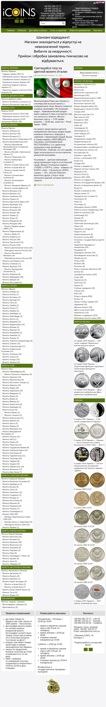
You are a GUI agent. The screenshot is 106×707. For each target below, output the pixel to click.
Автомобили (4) (80, 87)
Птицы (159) (79, 261)
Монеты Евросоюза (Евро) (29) (15, 202)
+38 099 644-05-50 (52, 11)
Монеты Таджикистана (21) (13, 456)
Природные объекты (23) (84, 253)
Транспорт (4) (80, 283)
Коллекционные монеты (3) (85, 150)
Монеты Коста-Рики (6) (11, 500)
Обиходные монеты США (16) (16, 525)
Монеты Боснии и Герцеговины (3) (16, 139)
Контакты (98, 30)
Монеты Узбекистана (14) (12, 467)
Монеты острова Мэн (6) (14, 168)
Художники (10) (80, 304)
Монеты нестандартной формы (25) (89, 183)
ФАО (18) (78, 294)
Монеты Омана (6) (9, 442)
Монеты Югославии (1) (11, 282)
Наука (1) (78, 202)
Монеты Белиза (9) (10, 487)
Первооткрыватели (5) (83, 234)
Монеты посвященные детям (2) (88, 185)
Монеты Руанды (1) (10, 338)
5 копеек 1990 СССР (83, 489)
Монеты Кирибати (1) (11, 579)
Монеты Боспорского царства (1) (15, 104)
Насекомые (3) (80, 199)
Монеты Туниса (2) (9, 357)
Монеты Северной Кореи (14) (14, 450)
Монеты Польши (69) (10, 240)
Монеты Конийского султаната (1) (16, 102)
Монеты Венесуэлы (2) (11, 545)
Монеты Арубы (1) (11, 234)
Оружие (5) (79, 218)
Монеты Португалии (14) (12, 242)
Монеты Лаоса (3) (9, 423)
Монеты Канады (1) (10, 498)
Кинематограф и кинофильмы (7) (88, 147)
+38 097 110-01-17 (52, 9)
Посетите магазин (89, 75)
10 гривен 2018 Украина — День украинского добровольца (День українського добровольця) (88, 392)
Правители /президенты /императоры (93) (84, 246)
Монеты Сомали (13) (10, 344)
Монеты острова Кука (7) (14, 587)
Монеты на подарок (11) (84, 180)
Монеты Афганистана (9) (12, 380)
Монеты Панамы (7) (10, 509)
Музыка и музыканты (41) (85, 191)
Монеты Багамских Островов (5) (15, 481)
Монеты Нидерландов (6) (12, 231)
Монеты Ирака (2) (9, 399)
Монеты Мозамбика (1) (11, 333)
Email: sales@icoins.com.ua (53, 18)
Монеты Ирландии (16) (11, 205)
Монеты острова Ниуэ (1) (14, 584)
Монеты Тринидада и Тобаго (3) (15, 556)
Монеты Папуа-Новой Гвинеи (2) (15, 590)
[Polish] (103, 3)
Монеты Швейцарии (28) (12, 277)
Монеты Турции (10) (10, 464)
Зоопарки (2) (79, 136)
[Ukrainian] (94, 3)
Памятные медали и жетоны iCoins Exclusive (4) (16, 91)
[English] (97, 3)
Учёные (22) (79, 291)
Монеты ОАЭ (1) (8, 439)
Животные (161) (81, 123)
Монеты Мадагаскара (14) (13, 324)
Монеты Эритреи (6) (10, 362)
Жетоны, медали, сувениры (13, 602)
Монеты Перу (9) (9, 553)
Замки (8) (78, 125)
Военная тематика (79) (84, 101)
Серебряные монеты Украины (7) (16, 79)
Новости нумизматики (79, 30)
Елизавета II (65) (81, 120)
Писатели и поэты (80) (83, 237)
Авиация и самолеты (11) (85, 84)
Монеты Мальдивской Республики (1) (11, 433)
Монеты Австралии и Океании (14, 571)
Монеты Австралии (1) (11, 573)
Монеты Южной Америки (12, 534)
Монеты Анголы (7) (10, 294)
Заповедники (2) (81, 128)
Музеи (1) (78, 188)
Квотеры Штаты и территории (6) (17, 522)
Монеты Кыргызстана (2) (12, 418)
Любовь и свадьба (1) (83, 166)
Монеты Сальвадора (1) (12, 511)
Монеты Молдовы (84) (11, 224)
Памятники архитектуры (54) (86, 223)
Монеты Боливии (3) (10, 539)
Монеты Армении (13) (11, 377)
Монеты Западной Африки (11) (17, 185)
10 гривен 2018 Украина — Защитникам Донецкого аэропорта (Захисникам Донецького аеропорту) (89, 367)
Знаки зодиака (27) (82, 133)
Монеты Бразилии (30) (11, 542)
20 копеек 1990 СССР (83, 564)
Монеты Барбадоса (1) (11, 484)
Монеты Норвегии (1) (11, 237)
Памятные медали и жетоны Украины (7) (14, 86)
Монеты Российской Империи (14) (12, 254)
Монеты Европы (8, 128)
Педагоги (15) (80, 232)
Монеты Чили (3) (9, 561)
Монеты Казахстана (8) (11, 404)
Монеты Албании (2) (10, 131)
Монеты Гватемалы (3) (11, 492)
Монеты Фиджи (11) (10, 595)
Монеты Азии (7, 369)
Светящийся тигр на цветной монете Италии (50, 69)
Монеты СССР (7, 111)
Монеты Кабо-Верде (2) (12, 316)
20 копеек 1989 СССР (83, 582)
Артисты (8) (79, 90)
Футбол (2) (78, 299)
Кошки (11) (78, 161)
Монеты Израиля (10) (11, 385)
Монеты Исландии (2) (11, 207)
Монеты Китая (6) (9, 410)
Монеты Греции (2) (10, 199)
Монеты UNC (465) (82, 177)
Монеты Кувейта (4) (10, 421)
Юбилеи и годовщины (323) (86, 315)
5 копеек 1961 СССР (83, 508)
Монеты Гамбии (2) (10, 305)
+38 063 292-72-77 (52, 6)
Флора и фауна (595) (83, 296)
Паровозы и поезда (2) (83, 229)
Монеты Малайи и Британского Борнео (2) (17, 153)
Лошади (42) (79, 163)
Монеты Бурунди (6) (10, 300)
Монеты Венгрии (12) (11, 194)
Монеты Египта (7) (9, 308)
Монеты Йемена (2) (10, 402)
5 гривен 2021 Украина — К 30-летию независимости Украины (87, 420)
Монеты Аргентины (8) (11, 537)
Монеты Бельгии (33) (10, 134)
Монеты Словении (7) (11, 264)
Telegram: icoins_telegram (52, 13)
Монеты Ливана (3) (10, 426)
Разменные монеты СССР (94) (15, 114)
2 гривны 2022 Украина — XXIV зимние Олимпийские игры (87, 602)
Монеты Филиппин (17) (11, 469)
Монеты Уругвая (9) (10, 559)
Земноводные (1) (81, 131)
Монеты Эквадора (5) (11, 564)
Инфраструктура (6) (82, 142)
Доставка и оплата (38, 30)
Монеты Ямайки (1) (10, 527)
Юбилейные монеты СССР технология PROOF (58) (13, 120)
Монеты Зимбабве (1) (11, 314)
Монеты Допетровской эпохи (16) (18, 248)
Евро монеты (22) (81, 117)
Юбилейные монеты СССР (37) (15, 116)
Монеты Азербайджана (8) (13, 372)
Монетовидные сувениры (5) (14, 604)
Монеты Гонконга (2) (12, 415)
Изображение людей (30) (85, 139)
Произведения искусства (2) (86, 255)
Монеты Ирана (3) (9, 396)
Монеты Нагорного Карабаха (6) (17, 374)
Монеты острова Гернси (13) (16, 165)
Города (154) (79, 112)
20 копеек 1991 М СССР (84, 545)
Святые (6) (78, 272)
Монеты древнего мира (11, 99)
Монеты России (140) (11, 245)
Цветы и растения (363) (84, 310)
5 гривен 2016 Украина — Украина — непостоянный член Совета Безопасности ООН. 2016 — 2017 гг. (89, 442)
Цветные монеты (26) (83, 307)
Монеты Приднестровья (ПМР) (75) (14, 227)
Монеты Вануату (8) (10, 576)
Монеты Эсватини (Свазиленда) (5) (17, 341)
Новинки (22, 30)
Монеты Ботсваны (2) (11, 297)
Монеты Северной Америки (13, 479)
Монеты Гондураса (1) (11, 495)
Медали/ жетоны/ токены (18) (86, 169)
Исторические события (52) (85, 144)
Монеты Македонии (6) (11, 221)
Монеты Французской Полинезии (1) (13, 270)
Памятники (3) (80, 221)
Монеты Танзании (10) (11, 354)
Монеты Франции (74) (11, 266)
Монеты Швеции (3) (10, 280)
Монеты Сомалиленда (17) (13, 346)
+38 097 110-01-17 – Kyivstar (87, 621)
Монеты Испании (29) (11, 210)
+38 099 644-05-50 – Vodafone (88, 623)
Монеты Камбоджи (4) (11, 407)
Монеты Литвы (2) (9, 218)
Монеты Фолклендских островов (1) (13, 181)
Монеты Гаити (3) (9, 490)
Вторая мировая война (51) (85, 106)
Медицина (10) (80, 172)
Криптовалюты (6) (9, 607)
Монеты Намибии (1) (10, 335)
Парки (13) (78, 226)
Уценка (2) (78, 285)
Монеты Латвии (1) (9, 215)
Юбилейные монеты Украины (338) (16, 77)
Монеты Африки (8, 289)
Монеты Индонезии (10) (12, 391)
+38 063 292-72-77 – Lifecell (87, 619)
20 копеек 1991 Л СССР (84, 526)
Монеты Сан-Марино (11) (12, 261)
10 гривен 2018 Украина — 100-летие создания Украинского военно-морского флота (87, 343)
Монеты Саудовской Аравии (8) (15, 448)
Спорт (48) (78, 277)
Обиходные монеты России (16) (17, 250)
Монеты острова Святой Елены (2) (14, 171)
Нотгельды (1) (80, 204)
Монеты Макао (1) (11, 412)
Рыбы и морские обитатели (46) (87, 269)
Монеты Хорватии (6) (11, 274)
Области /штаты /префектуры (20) (88, 210)
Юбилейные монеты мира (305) (87, 318)
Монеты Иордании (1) (11, 393)
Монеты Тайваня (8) (10, 461)
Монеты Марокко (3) (10, 330)
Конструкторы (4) (81, 153)
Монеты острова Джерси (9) (15, 188)
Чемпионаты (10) (81, 313)
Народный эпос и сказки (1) (85, 196)
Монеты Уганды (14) (10, 360)
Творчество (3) (80, 280)
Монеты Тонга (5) (9, 592)
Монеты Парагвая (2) (11, 550)
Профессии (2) (80, 258)
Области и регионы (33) (84, 213)
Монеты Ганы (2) (9, 303)
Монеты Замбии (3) (10, 311)
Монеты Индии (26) (10, 388)
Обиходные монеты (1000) (85, 207)
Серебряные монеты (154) (85, 274)
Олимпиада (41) (81, 215)
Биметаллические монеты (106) (87, 98)
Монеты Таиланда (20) (11, 458)
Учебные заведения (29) (84, 288)
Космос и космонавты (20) (85, 158)
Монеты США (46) (9, 514)
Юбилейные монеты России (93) (17, 258)
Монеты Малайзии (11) (11, 429)
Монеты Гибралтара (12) (14, 157)
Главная (11, 30)
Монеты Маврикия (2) (11, 322)
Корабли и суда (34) (82, 155)
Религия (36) (79, 264)
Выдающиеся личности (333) (86, 109)
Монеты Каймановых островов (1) (12, 161)
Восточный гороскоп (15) (84, 104)
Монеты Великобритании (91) (14, 142)
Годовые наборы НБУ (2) (12, 74)
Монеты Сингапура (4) (11, 453)
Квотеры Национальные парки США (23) (16, 518)
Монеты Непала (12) (10, 437)
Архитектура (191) (81, 95)
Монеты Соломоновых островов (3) (13, 176)
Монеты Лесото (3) (9, 319)
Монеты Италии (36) (10, 213)
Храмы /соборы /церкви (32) (86, 302)
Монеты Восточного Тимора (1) (15, 382)
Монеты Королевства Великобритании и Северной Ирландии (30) (15, 147)
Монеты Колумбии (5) (11, 548)
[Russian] (100, 3)
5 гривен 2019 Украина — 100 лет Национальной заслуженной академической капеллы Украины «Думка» (88, 467)
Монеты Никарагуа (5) (11, 506)
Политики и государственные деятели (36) (89, 241)
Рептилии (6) (79, 266)
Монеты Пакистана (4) (11, 445)
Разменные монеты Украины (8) (15, 82)
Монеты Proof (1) (81, 174)
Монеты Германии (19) (11, 196)
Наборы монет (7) (81, 193)
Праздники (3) (80, 250)
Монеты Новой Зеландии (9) (14, 582)
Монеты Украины (8, 71)
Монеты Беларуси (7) (11, 136)
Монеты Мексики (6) (10, 503)
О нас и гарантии (58, 30)
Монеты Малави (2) (10, 327)
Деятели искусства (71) (84, 114)
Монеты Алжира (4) (10, 292)
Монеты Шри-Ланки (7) (11, 472)
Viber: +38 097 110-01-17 (52, 16)
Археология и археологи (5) (86, 93)
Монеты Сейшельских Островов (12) (11, 350)
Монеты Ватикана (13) (11, 191)
